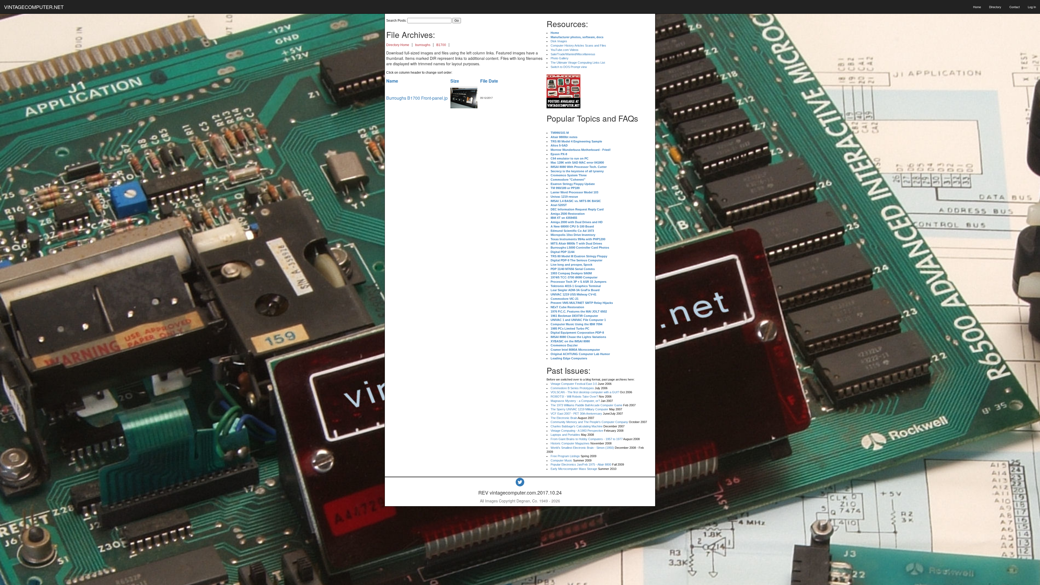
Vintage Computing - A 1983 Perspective (577, 430)
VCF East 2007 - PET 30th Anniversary (576, 413)
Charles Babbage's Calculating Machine (577, 426)
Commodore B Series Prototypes (572, 388)
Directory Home (397, 45)
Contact (1014, 7)
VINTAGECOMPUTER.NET (34, 6)
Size (454, 81)
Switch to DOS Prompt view (569, 67)
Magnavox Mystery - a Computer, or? (575, 400)
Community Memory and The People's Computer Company (589, 422)
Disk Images (559, 41)
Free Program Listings (565, 456)
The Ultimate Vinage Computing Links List (578, 62)
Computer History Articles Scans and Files (578, 45)
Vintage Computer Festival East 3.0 (574, 383)
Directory (995, 7)
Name (392, 81)
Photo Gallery (559, 58)
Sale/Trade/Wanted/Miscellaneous (573, 54)
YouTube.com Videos (564, 49)
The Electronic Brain (564, 418)
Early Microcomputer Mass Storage (574, 468)
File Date (489, 81)
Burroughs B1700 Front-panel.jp (417, 98)
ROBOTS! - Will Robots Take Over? (574, 396)
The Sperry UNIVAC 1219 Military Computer (579, 409)
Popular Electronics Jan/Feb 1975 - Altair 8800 (581, 464)
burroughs (422, 45)
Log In (1032, 7)
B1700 (441, 45)
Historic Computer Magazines (570, 443)
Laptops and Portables (565, 434)
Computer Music (561, 460)
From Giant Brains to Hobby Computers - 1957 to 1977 (587, 439)
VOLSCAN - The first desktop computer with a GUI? (585, 392)
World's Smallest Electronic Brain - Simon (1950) (582, 447)
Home (977, 7)
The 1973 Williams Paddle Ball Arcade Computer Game (586, 405)
